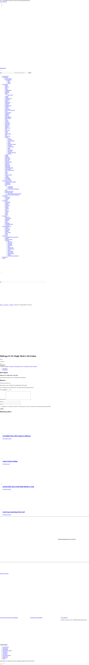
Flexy (6, 111)
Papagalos (7, 157)
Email (1, 404)
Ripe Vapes (7, 159)
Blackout (7, 92)
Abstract (9, 153)
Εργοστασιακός (8, 78)
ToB (6, 171)
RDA (9, 82)
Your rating (2, 389)
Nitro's (6, 131)
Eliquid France (8, 105)
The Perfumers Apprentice (13, 255)
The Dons (10, 151)
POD (6, 190)
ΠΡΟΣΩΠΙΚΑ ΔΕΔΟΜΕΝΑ (36, 617)
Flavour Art (7, 228)
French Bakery (8, 112)
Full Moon (10, 245)
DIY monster (10, 251)
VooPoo (7, 206)
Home (1, 304)
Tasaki (6, 233)
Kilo (6, 134)
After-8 (6, 89)
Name (1, 401)
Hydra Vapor (8, 118)
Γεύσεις (6, 199)
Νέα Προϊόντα (6, 76)
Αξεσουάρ (7, 198)
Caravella (10, 139)
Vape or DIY (10, 252)
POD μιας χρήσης (9, 192)
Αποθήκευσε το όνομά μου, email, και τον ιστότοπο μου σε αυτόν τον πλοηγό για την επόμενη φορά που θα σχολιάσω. (26, 406)
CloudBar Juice (8, 98)
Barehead (7, 91)
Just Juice (7, 122)
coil (24, 366)
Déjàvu (6, 100)
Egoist (9, 250)
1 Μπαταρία (7, 183)
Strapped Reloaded (9, 167)
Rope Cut (7, 160)
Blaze (6, 93)
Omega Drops (8, 133)
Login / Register (3, 1)
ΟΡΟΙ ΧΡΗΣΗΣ (64, 617)
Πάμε (30, 72)
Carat (9, 147)
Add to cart (3, 365)
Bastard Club (10, 247)
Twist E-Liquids (8, 174)
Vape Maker (7, 178)
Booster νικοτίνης (8, 239)
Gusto (9, 142)
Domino (7, 227)
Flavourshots (5, 84)
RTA (9, 80)
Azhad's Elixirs (8, 90)
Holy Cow (7, 116)
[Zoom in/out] (4, 663)
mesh (31, 366)
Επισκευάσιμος (8, 79)
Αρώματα (7, 240)
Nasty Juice (7, 130)
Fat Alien (7, 106)
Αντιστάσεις (5, 200)
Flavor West (7, 109)
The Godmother (11, 140)
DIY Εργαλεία (8, 218)
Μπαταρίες (7, 223)
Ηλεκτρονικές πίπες (9, 191)
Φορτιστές (7, 217)
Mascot (6, 126)
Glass (6, 221)
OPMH (6, 156)
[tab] (46, 368)
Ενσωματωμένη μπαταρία (10, 181)
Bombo (6, 96)
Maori (6, 85)
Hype (6, 119)
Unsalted (7, 177)
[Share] (1, 663)
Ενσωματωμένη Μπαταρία (13, 188)
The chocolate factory (9, 170)
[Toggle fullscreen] (3, 663)
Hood (6, 234)
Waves (9, 138)
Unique (6, 176)
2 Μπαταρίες (7, 184)
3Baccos (7, 86)
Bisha (9, 149)
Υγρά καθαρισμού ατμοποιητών (11, 237)
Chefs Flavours (11, 248)
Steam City (7, 164)
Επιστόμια (7, 225)
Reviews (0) (5, 369)
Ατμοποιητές (5, 77)
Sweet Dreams (11, 146)
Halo (9, 246)
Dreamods (7, 103)
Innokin (6, 204)
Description (5, 368)
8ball (6, 88)
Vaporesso (7, 203)
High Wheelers (8, 117)
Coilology (7, 211)
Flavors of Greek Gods (10, 110)
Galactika (7, 113)
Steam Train (7, 165)
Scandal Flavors (8, 161)
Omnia (6, 154)
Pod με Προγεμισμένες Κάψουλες (12, 194)
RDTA (9, 83)
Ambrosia (10, 241)
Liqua (6, 132)
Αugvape (7, 208)
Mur (6, 129)
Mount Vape (7, 127)
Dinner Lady (7, 102)
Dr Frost (7, 104)
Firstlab (6, 107)
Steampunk (7, 166)
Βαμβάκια (7, 219)
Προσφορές (5, 257)
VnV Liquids (8, 179)
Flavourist (10, 244)
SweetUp (10, 145)
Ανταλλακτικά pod (9, 224)
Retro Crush (10, 95)
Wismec (6, 207)
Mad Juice (7, 125)
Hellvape (11, 304)
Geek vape (7, 205)
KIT (6, 185)
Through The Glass (12, 152)
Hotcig (6, 214)
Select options (8, 438)
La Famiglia (10, 150)
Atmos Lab (10, 242)
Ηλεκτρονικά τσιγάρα (7, 180)
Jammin (6, 120)
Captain (6, 97)
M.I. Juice (7, 124)
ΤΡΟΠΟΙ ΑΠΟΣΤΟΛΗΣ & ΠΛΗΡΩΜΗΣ (9, 617)
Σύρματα (7, 220)
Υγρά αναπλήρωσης (7, 226)
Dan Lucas (7, 99)
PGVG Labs (7, 158)
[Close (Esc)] (0, 663)
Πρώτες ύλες (5, 235)
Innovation (7, 230)
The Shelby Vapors (12, 144)
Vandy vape (7, 201)
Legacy (9, 143)
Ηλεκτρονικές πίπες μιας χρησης (14, 193)
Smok (6, 213)
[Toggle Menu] (0, 74)
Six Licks (7, 163)
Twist (6, 173)
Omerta (6, 137)
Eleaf (6, 210)
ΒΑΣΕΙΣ (7, 238)
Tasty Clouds (8, 169)
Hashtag (7, 115)
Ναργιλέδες (5, 196)
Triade (6, 172)
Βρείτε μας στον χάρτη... (4, 573)
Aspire (6, 212)
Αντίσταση (34, 366)
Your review (3, 399)
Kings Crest (7, 123)
